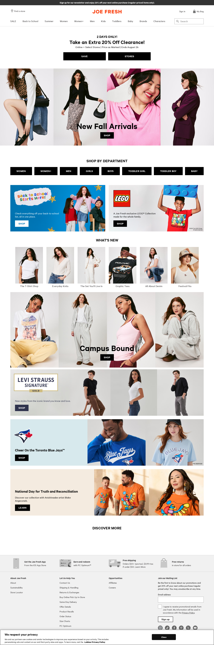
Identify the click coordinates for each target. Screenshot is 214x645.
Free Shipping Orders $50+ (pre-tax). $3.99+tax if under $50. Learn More (107, 2)
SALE (13, 21)
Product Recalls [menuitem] (67, 611)
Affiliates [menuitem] (113, 582)
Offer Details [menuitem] (65, 606)
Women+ (79, 21)
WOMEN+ (45, 171)
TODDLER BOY (168, 171)
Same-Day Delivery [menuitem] (68, 601)
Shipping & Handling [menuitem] (69, 587)
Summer (49, 21)
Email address (164, 594)
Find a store (19, 11)
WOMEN (21, 171)
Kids (103, 21)
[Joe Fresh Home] (107, 11)
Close (163, 637)
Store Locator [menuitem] (16, 592)
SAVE (84, 56)
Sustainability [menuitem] (16, 587)
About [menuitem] (13, 582)
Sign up (165, 619)
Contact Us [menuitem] (65, 582)
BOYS (111, 171)
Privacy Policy (188, 612)
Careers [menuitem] (112, 587)
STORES (129, 56)
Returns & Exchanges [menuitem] (69, 592)
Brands (143, 21)
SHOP (107, 135)
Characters (159, 21)
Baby (130, 21)
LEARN (22, 507)
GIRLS (89, 171)
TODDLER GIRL (136, 171)
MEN (68, 171)
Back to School (30, 21)
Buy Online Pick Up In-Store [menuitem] (72, 597)
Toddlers (116, 21)
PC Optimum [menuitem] (65, 625)
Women (64, 21)
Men (92, 21)
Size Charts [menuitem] (65, 621)
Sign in (182, 11)
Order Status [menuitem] (65, 616)
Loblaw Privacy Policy (94, 642)
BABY (194, 171)
